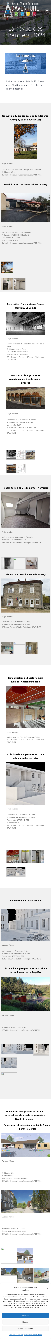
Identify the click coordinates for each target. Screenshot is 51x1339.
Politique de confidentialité (33, 1335)
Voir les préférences (25, 1328)
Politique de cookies (16, 1335)
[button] (47, 1289)
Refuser (25, 1322)
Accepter (25, 1315)
